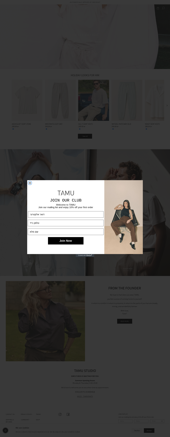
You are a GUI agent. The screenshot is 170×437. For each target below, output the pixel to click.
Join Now (65, 240)
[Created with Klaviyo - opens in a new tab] (85, 255)
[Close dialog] (30, 183)
